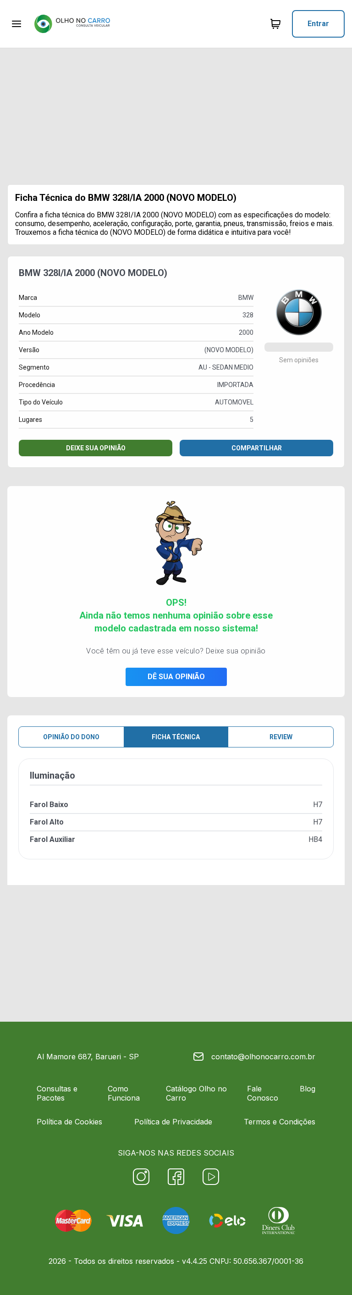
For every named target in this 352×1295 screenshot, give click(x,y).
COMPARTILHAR (256, 448)
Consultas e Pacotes (57, 1093)
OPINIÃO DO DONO (71, 737)
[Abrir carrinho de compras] (275, 24)
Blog (307, 1088)
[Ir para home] (72, 24)
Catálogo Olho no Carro (196, 1093)
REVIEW (281, 737)
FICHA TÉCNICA (176, 737)
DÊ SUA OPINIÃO (176, 676)
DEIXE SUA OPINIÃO (96, 448)
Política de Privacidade (173, 1121)
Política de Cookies (69, 1121)
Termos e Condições (279, 1121)
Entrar (318, 23)
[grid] (176, 816)
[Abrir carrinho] (16, 24)
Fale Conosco (262, 1093)
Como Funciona (124, 1093)
